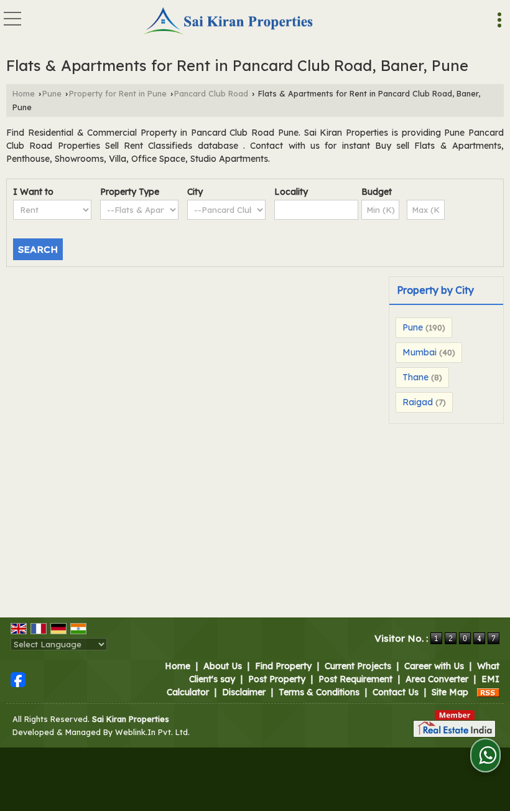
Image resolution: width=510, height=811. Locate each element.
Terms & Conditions (319, 692)
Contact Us (396, 692)
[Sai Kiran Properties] (229, 22)
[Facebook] (18, 678)
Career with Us (434, 666)
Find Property (283, 666)
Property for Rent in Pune (118, 93)
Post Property (276, 679)
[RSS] (488, 692)
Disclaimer (244, 692)
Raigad (417, 402)
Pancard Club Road (211, 93)
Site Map (450, 692)
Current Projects (358, 666)
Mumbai (419, 352)
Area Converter (437, 679)
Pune (52, 93)
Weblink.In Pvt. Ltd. (152, 732)
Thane (415, 377)
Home (23, 93)
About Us (222, 666)
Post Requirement (355, 679)
